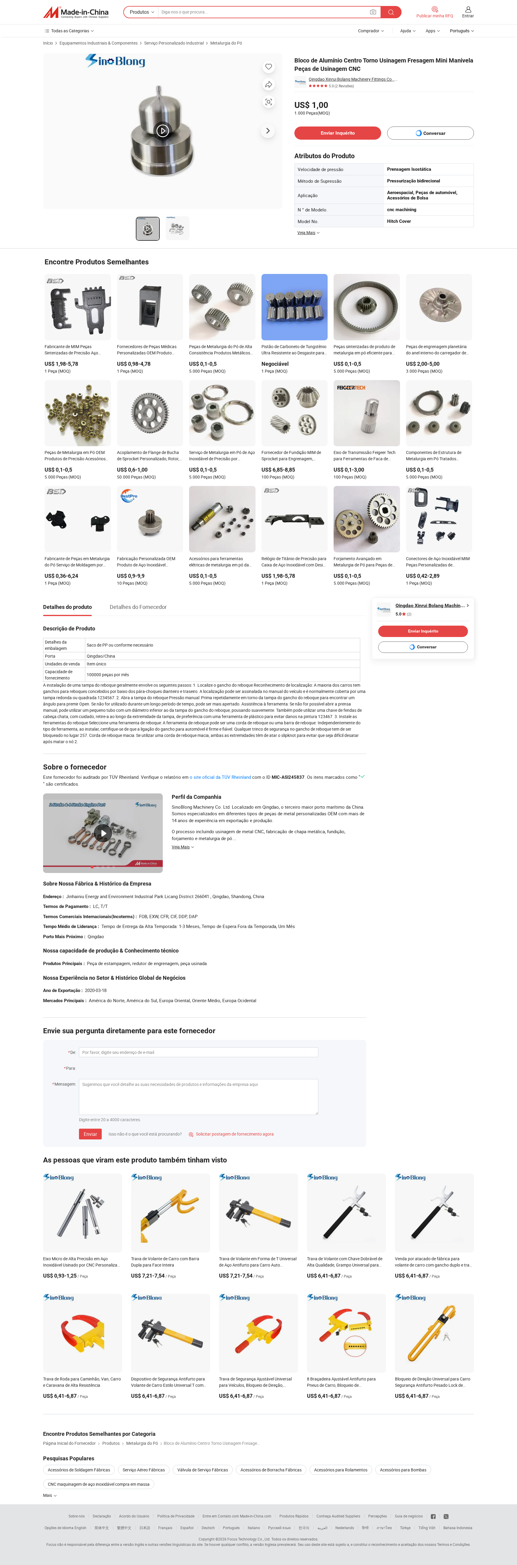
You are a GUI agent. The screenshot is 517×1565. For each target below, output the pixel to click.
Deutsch (208, 1527)
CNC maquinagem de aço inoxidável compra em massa (99, 1484)
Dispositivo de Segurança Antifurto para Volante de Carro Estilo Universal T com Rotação (168, 1385)
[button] (373, 11)
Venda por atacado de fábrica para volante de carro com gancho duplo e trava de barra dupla (434, 1265)
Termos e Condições (453, 1544)
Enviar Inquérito (338, 133)
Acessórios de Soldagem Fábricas (79, 1470)
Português (231, 1527)
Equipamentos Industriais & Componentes (99, 43)
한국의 (304, 1527)
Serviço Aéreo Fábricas (144, 1470)
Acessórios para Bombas (403, 1470)
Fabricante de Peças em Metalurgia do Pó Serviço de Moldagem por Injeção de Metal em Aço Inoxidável (77, 562)
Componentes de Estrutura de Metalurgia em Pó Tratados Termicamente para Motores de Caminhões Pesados (435, 456)
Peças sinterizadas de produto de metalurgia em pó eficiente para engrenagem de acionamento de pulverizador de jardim (364, 350)
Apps (430, 30)
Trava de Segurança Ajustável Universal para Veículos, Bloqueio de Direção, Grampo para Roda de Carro (255, 1385)
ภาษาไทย (384, 1527)
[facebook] (433, 1516)
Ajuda (405, 30)
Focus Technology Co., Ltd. (248, 1539)
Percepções (377, 1516)
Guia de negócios (409, 1516)
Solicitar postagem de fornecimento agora (231, 1134)
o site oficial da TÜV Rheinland (220, 777)
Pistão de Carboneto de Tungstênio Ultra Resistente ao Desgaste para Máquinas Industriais (293, 350)
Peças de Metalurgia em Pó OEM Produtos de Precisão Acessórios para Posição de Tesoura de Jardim (77, 456)
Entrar (468, 16)
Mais (48, 1495)
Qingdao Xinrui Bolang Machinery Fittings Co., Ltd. (354, 79)
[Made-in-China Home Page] (75, 12)
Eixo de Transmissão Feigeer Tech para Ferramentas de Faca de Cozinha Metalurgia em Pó (365, 456)
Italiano (254, 1527)
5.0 (403, 614)
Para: (71, 1068)
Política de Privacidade (175, 1516)
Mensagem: (65, 1084)
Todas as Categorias (70, 30)
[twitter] (446, 1516)
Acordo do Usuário (134, 1516)
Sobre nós (77, 1516)
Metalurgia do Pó (226, 43)
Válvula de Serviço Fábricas (202, 1470)
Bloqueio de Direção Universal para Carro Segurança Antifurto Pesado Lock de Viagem (432, 1385)
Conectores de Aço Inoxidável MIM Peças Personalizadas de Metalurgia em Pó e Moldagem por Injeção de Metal (438, 562)
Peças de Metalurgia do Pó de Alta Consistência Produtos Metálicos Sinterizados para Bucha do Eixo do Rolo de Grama (222, 350)
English (80, 1527)
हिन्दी (365, 1527)
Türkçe (405, 1527)
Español (187, 1527)
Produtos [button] (139, 12)
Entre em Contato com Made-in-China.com (237, 1516)
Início (48, 43)
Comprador (368, 30)
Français (165, 1527)
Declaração (102, 1516)
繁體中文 (124, 1527)
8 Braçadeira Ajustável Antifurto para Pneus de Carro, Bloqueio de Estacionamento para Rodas (341, 1385)
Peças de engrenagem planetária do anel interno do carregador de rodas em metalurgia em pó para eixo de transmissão (436, 350)
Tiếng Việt (427, 1527)
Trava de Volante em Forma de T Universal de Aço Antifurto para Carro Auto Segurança (257, 1265)
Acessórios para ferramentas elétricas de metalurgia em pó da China (219, 562)
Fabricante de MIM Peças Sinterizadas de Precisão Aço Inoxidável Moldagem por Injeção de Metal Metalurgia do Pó (75, 350)
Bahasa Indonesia (457, 1527)
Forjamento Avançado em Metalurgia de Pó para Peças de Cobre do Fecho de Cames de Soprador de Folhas (363, 562)
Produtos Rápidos (293, 1516)
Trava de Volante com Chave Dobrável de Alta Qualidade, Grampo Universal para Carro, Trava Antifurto (344, 1265)
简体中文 (102, 1527)
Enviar (90, 1134)
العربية (322, 1527)
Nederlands (344, 1527)
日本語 (144, 1527)
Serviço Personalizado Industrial (174, 43)
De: (73, 1052)
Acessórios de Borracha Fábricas (271, 1470)
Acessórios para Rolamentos (340, 1470)
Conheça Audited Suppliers (338, 1516)
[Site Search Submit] (391, 12)
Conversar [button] (434, 133)
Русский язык (279, 1527)
